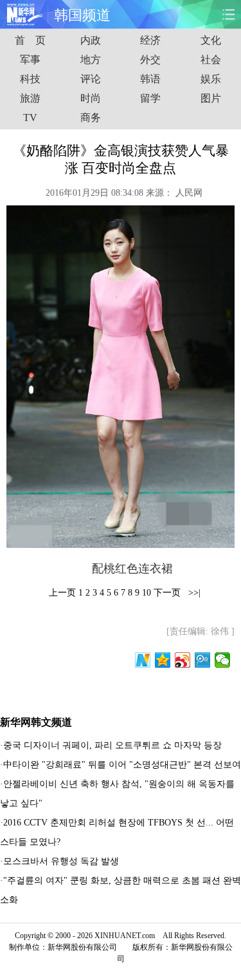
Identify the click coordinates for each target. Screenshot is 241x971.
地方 (90, 59)
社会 (211, 59)
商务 (90, 117)
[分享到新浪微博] (183, 660)
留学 (150, 98)
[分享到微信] (223, 660)
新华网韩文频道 (36, 722)
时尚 (90, 98)
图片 (211, 98)
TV (30, 117)
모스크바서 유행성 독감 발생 (61, 861)
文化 (211, 40)
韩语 (150, 78)
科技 (30, 78)
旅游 (30, 98)
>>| (193, 593)
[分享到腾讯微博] (203, 660)
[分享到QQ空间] (163, 660)
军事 (30, 59)
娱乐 (211, 78)
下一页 (167, 593)
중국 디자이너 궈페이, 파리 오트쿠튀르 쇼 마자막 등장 (112, 745)
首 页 (30, 40)
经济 (150, 40)
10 (146, 593)
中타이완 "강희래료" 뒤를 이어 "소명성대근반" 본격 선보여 (122, 764)
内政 (90, 40)
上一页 (62, 593)
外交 (150, 59)
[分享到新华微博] (143, 660)
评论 (90, 78)
